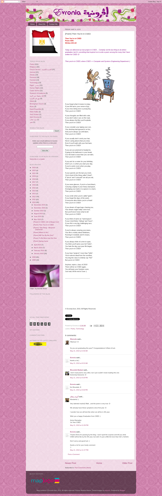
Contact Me (53, 24)
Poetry (73, 329)
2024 (34, 167)
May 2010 (37, 219)
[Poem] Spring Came (41, 241)
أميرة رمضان (74, 397)
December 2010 (40, 205)
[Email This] (95, 326)
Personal (33, 77)
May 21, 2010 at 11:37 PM (79, 450)
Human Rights (35, 88)
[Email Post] (90, 325)
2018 (34, 179)
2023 (34, 170)
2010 (34, 202)
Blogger (122, 490)
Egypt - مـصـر (34, 85)
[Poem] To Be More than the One (45, 238)
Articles (32, 75)
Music (32, 106)
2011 (34, 199)
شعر (31, 122)
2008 (34, 260)
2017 (34, 182)
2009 (34, 257)
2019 (34, 176)
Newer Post (70, 463)
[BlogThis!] (97, 326)
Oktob (32, 101)
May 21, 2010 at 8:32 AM (79, 363)
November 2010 (40, 208)
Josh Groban (34, 114)
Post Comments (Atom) (83, 468)
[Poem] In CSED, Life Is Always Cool (46, 222)
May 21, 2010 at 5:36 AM (79, 351)
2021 (34, 173)
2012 (34, 196)
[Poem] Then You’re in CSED (44, 225)
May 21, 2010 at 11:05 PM (79, 425)
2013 (34, 193)
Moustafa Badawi (76, 370)
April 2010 (37, 245)
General (32, 72)
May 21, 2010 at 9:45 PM (79, 390)
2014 (34, 191)
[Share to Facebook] (101, 326)
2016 (34, 185)
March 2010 (38, 247)
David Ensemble (35, 109)
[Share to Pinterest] (103, 326)
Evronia (73, 357)
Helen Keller (34, 112)
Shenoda (73, 339)
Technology (80, 329)
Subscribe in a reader (37, 159)
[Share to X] (99, 326)
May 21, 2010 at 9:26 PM (79, 378)
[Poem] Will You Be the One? (44, 235)
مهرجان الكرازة (35, 98)
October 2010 (39, 211)
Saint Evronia (34, 117)
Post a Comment (74, 454)
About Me (41, 24)
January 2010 (39, 253)
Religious (33, 67)
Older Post (127, 463)
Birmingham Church (37, 104)
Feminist (33, 80)
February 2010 (39, 250)
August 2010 (38, 213)
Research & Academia (37, 93)
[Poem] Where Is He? (41, 232)
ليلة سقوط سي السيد (37, 96)
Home (32, 24)
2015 (34, 188)
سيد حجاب (33, 119)
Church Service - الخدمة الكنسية (41, 69)
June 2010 (38, 216)
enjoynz (107, 490)
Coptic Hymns (34, 90)
